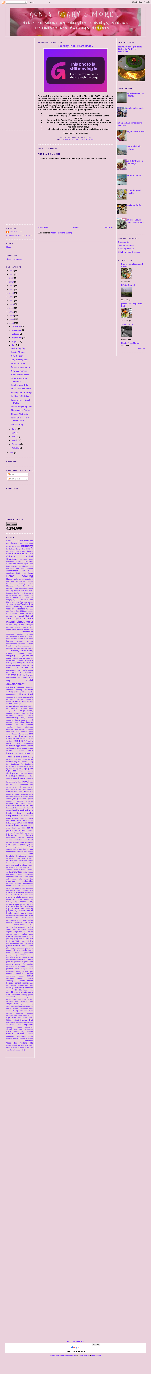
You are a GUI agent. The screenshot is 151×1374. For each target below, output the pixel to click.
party (16, 938)
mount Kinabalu (13, 897)
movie (8, 899)
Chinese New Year (22, 553)
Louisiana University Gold (19, 584)
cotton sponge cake (18, 708)
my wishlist (20, 911)
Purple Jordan (12, 597)
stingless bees (12, 1004)
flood (15, 778)
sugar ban (23, 1004)
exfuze (24, 748)
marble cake (16, 879)
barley (23, 643)
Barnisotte (29, 543)
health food (13, 813)
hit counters (75, 1341)
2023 (11, 270)
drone (31, 731)
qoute (18, 971)
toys (8, 1017)
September (17, 337)
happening (22, 808)
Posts (12, 474)
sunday (30, 1004)
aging (22, 613)
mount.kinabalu (27, 897)
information (11, 835)
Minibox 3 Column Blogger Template (63, 1355)
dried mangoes (21, 731)
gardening (24, 794)
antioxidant (10, 632)
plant (26, 950)
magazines (22, 867)
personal (29, 938)
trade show (28, 1017)
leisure (9, 860)
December (16, 326)
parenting (9, 938)
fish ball (19, 773)
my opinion (12, 908)
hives (22, 818)
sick (15, 990)
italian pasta (19, 842)
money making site (25, 890)
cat (20, 672)
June (14, 429)
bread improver (17, 660)
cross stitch (25, 715)
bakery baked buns (25, 638)
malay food (17, 872)
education (10, 745)
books (15, 658)
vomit (16, 1029)
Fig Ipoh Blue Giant (15, 568)
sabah (30, 975)
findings (10, 773)
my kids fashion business (19, 906)
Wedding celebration (16, 609)
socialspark (10, 997)
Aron (21, 543)
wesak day (19, 1031)
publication (10, 966)
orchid (30, 929)
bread (8, 660)
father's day (11, 762)
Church (20, 564)
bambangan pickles (13, 643)
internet (30, 837)
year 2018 (29, 1045)
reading (19, 973)
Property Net (123, 242)
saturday (9, 981)
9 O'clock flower (12, 541)
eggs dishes (21, 746)
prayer (18, 957)
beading (30, 643)
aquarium (10, 634)
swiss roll (10, 1011)
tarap (31, 1011)
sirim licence (23, 990)
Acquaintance (11, 543)
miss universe (16, 888)
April (14, 437)
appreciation (27, 632)
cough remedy (26, 711)
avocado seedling (12, 636)
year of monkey (12, 1047)
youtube (9, 1050)
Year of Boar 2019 (17, 611)
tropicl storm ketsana (14, 1022)
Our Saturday (17, 424)
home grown (20, 825)
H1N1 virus (21, 573)
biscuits (21, 653)
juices (30, 844)
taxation (9, 1013)
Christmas (11, 559)
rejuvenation (11, 976)
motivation (28, 895)
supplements (19, 1006)
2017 (11, 289)
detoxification (26, 722)
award (22, 636)
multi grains (18, 899)
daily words (27, 718)
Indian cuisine (27, 579)
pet (7, 943)
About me (28, 541)
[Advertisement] (19, 83)
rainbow (25, 971)
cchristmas (29, 672)
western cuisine (15, 1034)
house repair (20, 830)
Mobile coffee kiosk (134, 108)
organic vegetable (14, 932)
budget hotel (23, 663)
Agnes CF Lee (15, 232)
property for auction (24, 964)
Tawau (12, 602)
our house (28, 932)
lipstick (19, 863)
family (10, 756)
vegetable (28, 1024)
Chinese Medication (20, 414)
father (30, 759)
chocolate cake (27, 697)
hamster (18, 805)
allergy (17, 627)
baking (9, 641)
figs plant (28, 768)
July (14, 345)
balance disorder (25, 641)
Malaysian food (12, 588)
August (15, 341)
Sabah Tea (28, 597)
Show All (141, 348)
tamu (26, 1011)
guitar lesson (27, 803)
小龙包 (22, 1050)
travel (9, 1020)
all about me (21, 621)
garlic (31, 794)
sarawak (30, 978)
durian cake (16, 734)
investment (28, 840)
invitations (10, 842)
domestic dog (12, 729)
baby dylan (29, 636)
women (15, 1038)
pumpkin (29, 966)
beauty (9, 646)
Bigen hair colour (13, 546)
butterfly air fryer (27, 665)
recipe (30, 973)
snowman (16, 994)
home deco (22, 823)
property (9, 964)
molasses (29, 888)
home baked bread (19, 820)
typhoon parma (27, 1022)
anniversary (28, 629)
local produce (20, 865)
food (25, 781)
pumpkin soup (27, 969)
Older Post (108, 227)
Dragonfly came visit (135, 131)
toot (15, 1015)
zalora (15, 1050)
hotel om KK (18, 828)
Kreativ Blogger (18, 352)
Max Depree (23, 588)
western (30, 1031)
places (21, 950)
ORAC (31, 590)
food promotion (21, 784)
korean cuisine (22, 851)
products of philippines (23, 962)
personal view (27, 941)
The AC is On (127, 324)
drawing (30, 729)
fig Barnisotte (12, 764)
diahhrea (9, 724)
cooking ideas (12, 706)
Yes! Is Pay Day (18, 348)
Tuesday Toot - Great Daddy (75, 46)
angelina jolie (27, 627)
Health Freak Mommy (131, 343)
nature (23, 913)
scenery (16, 981)
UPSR (8, 607)
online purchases (19, 927)
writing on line (18, 1045)
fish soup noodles (15, 776)
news (24, 918)
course (9, 713)
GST (23, 571)
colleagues (18, 704)
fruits (26, 791)
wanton (21, 1029)
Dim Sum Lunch (133, 176)
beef (31, 646)
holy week (29, 818)
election (30, 746)
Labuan (30, 581)
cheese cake (15, 677)
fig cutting (19, 769)
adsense (15, 613)
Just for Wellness (126, 245)
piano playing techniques (15, 948)
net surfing (20, 915)
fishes (27, 776)
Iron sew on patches (15, 581)
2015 (11, 297)
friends (9, 791)
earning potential (26, 738)
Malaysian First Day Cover (19, 586)
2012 (11, 308)
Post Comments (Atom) (61, 233)
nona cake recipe (25, 920)
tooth (20, 1015)
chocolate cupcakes (14, 699)
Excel (31, 566)
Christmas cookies (14, 561)
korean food (20, 854)
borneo (22, 658)
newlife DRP (12, 918)
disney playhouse (25, 727)
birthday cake (17, 650)
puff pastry (20, 966)
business (16, 665)
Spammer (16, 600)
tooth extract (28, 1015)
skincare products (18, 992)
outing (24, 934)
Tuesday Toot (26, 604)
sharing (9, 987)
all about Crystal (19, 617)
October (15, 334)
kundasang (21, 856)
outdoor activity (12, 934)
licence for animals (20, 860)
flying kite (29, 778)
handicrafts (28, 805)
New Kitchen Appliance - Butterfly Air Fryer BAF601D (130, 49)
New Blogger (17, 356)
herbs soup (16, 818)
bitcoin (30, 653)
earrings (9, 741)
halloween (10, 805)
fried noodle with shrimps (22, 789)
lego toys (21, 858)
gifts (14, 798)
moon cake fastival (15, 892)
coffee (9, 704)
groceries (29, 801)
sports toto (28, 999)
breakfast (29, 660)
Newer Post (43, 227)
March (15, 440)
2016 (11, 293)
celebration (12, 674)
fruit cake (18, 792)
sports (20, 999)
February (16, 444)
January (15, 448)
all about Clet (22, 616)
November (17, 330)
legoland (30, 858)
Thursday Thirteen (13, 604)
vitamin (9, 1029)
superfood (10, 1006)
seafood (13, 985)
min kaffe (17, 886)
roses (21, 976)
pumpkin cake (12, 969)
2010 (11, 316)
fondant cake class (14, 782)
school (23, 981)
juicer (22, 844)
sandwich (20, 978)
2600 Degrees (96, 1355)
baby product (11, 638)
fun (13, 794)
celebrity (21, 675)
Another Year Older (19, 385)
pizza (15, 950)
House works (12, 579)
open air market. (20, 929)
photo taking (27, 945)
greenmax (19, 801)
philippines (14, 943)
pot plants (10, 957)
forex (14, 787)
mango (14, 876)
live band (26, 863)
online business (20, 925)
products (9, 962)
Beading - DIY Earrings (21, 392)
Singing (9, 600)
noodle (9, 922)
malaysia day (28, 872)
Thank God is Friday (20, 410)
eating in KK (20, 740)
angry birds (11, 629)
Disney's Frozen (17, 566)
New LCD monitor (19, 371)
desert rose (20, 720)
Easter (25, 566)
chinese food (25, 694)
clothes (30, 701)
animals (20, 629)
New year (24, 590)
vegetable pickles (14, 1027)
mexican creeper (13, 883)
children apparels (25, 687)
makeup (17, 870)
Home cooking (19, 576)
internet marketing (14, 840)
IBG (20, 579)
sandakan (10, 978)
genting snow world (13, 796)
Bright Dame (10, 549)
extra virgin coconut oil (24, 753)
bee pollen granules (21, 646)
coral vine (23, 706)
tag (16, 1010)
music (26, 899)
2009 (11, 319)
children (10, 687)
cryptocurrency (12, 718)
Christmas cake (26, 559)
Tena (17, 602)
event (19, 748)
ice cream (29, 833)
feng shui (22, 762)
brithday (9, 663)
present (24, 957)
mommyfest (10, 890)
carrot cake (22, 670)
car (26, 668)
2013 (11, 304)
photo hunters (13, 945)
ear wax (25, 734)
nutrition (29, 922)
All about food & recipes (129, 252)
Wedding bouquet (23, 606)
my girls (30, 904)
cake (8, 667)
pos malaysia (21, 955)
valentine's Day (13, 1025)
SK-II (21, 597)
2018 (11, 285)
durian (8, 734)
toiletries (9, 1015)
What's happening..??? (21, 406)
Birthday (27, 546)
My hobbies (15, 590)
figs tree (11, 771)
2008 (11, 323)
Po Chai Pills (28, 595)
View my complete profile (19, 236)
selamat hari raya (25, 985)
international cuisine (15, 837)
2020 (11, 278)
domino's (22, 729)
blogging (10, 655)
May (14, 433)
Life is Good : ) (128, 285)
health (15, 810)
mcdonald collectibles (19, 881)
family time (21, 756)
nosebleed (18, 922)
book (25, 656)
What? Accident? (19, 363)
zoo (18, 1050)
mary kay (28, 879)
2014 (11, 301)
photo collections (26, 943)
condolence (28, 704)
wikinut (9, 1038)
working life (26, 1043)
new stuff (29, 915)
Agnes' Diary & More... (75, 14)
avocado (30, 634)
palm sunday (27, 936)
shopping (19, 987)
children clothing (14, 690)
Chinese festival (19, 556)
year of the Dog (26, 1047)
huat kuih (19, 833)
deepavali (9, 720)
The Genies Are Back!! (21, 389)
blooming (19, 656)
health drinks (26, 810)
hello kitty (23, 816)
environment (11, 748)
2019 (11, 282)
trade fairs (17, 1017)
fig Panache (10, 769)
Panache (9, 593)
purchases (10, 971)
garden (17, 794)
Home (8, 247)
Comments (15, 479)
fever (28, 762)
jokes (15, 844)
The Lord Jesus (26, 602)
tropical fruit (26, 1020)
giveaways (22, 798)
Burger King (20, 549)
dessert (29, 720)
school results (22, 983)
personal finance (14, 941)
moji (23, 888)
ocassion (9, 925)
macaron (13, 867)
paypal (21, 938)
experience (20, 751)
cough (30, 708)
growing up (12, 803)
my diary (23, 904)
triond (16, 1020)
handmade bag (12, 808)
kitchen (13, 851)
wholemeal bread (25, 1036)
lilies (14, 863)
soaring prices (27, 994)
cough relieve (12, 711)
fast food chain (20, 759)
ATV (21, 541)
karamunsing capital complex (17, 847)
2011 (11, 312)
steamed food (27, 1001)
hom (7, 820)
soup (18, 997)
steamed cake (12, 1001)
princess (15, 959)
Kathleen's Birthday (20, 396)
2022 (11, 274)
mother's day (18, 895)
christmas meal (19, 701)
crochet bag (19, 713)
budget (15, 663)
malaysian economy (14, 874)
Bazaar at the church (20, 367)
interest (29, 835)
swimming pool (26, 1008)
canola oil (18, 668)
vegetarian (29, 1027)
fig (32, 762)
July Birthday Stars (19, 360)
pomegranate (11, 955)
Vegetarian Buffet (133, 205)
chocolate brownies (13, 697)
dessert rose (12, 722)
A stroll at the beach (20, 375)
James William (83, 1355)
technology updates (24, 1013)
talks (21, 1011)
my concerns (21, 902)
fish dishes (28, 773)
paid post (18, 936)
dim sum (19, 724)
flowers (21, 778)
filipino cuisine (26, 771)
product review (26, 959)
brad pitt (29, 658)
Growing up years (126, 249)
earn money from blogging (19, 735)
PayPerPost (18, 593)
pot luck (30, 955)
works (8, 1045)
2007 (11, 452)
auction (20, 634)
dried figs (10, 731)
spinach (23, 997)
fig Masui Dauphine (26, 766)
